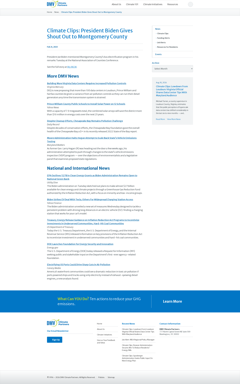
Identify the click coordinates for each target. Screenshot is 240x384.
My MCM (72, 66)
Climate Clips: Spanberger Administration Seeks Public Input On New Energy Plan (137, 358)
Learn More (172, 301)
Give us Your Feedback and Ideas (106, 341)
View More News (174, 119)
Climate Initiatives (152, 4)
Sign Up (55, 339)
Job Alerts (161, 42)
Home (49, 12)
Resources (172, 4)
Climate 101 (132, 4)
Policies (101, 377)
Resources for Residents (167, 47)
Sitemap (111, 377)
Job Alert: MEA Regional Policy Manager (138, 340)
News (56, 12)
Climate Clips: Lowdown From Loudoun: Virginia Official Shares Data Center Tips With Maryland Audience (172, 91)
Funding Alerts (163, 38)
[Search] (190, 4)
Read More (160, 119)
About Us (116, 4)
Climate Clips (162, 33)
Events (158, 54)
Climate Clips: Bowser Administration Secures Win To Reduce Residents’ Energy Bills (137, 347)
